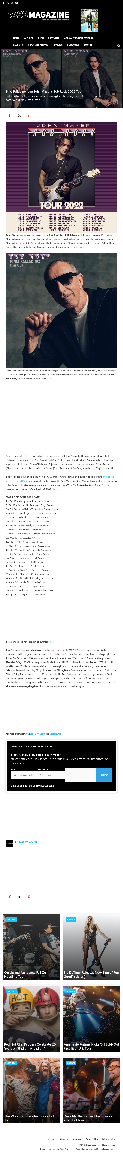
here (52, 641)
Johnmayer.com (37, 733)
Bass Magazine (15, 100)
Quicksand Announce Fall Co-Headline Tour (25, 974)
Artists (11, 919)
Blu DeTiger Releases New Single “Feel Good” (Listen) (92, 974)
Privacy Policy (87, 1149)
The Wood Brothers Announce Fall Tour (29, 1118)
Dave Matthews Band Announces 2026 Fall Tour (88, 1118)
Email (13, 769)
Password (43, 769)
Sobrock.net (55, 733)
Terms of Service (103, 1149)
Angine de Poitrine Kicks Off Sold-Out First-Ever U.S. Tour (91, 1046)
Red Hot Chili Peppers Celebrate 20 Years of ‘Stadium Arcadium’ (30, 1046)
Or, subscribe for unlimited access (32, 785)
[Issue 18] (89, 20)
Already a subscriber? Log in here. (32, 746)
